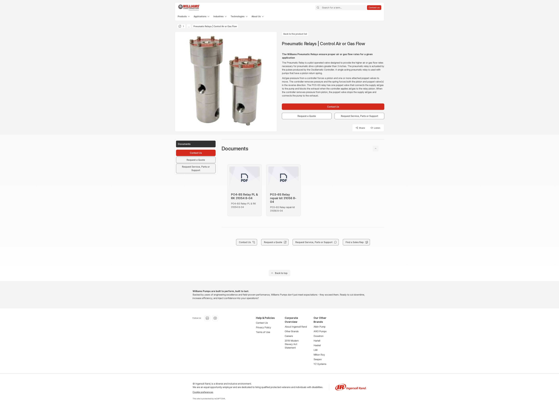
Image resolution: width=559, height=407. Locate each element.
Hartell (317, 340)
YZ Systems (320, 364)
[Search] (318, 7)
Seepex (318, 359)
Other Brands (292, 331)
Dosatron (318, 336)
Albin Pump (320, 326)
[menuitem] (184, 16)
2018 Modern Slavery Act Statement (292, 344)
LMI (316, 350)
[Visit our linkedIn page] (207, 318)
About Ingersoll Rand (296, 326)
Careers (289, 336)
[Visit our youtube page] (215, 318)
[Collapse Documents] (375, 148)
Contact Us (262, 322)
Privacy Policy (263, 327)
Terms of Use (263, 332)
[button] (303, 148)
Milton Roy (319, 354)
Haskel (317, 345)
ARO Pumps (320, 331)
